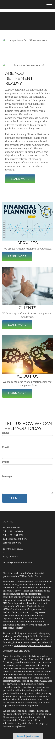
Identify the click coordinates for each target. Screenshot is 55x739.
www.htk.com (37, 665)
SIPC (12, 665)
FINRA (6, 665)
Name (5, 432)
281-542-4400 (29, 10)
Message (7, 476)
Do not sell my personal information (32, 645)
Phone (5, 461)
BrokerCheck (34, 576)
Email (5, 447)
